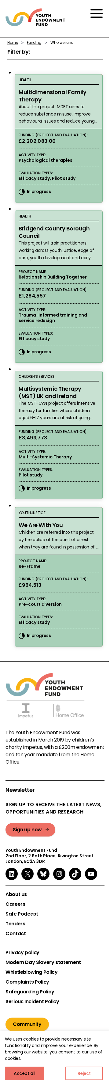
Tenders (15, 924)
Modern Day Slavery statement (43, 962)
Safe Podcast (22, 914)
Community (27, 1024)
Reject (84, 1073)
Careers (15, 904)
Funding (34, 42)
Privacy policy (22, 953)
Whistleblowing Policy (31, 972)
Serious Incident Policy (32, 1002)
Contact (16, 934)
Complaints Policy (27, 982)
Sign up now (27, 829)
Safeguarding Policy (30, 992)
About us (16, 894)
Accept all (24, 1073)
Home (12, 42)
